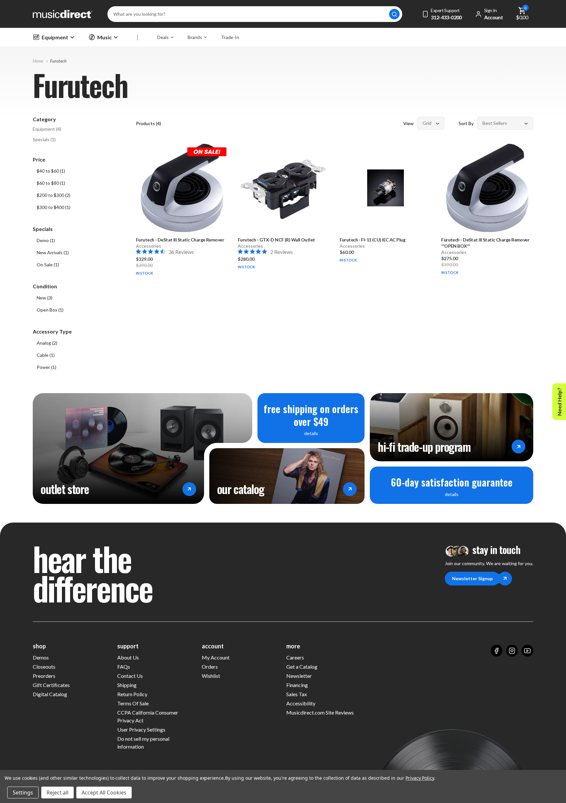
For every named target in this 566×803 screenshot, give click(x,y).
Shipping (127, 685)
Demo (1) (46, 240)
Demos (41, 657)
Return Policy (132, 694)
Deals (163, 37)
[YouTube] (527, 651)
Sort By (466, 123)
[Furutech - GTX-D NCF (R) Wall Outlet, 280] (284, 188)
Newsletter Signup (472, 578)
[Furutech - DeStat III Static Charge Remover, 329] (182, 188)
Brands (195, 37)
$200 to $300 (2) (53, 195)
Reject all (57, 792)
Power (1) (46, 367)
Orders (210, 666)
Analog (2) (47, 343)
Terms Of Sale (133, 703)
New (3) (44, 297)
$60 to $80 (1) (51, 183)
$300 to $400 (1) (53, 207)
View (408, 123)
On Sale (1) (48, 264)
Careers (295, 657)
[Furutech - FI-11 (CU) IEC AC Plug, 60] (386, 188)
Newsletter (299, 676)
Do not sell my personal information (143, 743)
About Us (128, 657)
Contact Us (130, 676)
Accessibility (300, 703)
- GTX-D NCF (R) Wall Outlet (276, 239)
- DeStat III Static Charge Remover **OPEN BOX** (485, 243)
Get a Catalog (301, 666)
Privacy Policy (420, 778)
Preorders (44, 676)
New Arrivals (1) (53, 252)
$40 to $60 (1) (51, 171)
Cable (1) (46, 355)
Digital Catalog (50, 694)
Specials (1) (44, 139)
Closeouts (44, 666)
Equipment (55, 37)
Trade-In (230, 37)
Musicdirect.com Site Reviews (320, 712)
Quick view (182, 213)
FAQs (123, 666)
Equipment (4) (47, 129)
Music (104, 37)
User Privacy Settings (141, 729)
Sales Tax (296, 694)
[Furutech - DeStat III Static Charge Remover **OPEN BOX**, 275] (487, 188)
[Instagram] (512, 651)
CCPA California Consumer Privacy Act (147, 716)
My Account (216, 657)
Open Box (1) (50, 310)
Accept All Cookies (104, 792)
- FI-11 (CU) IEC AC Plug (373, 239)
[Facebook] (496, 651)
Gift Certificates (51, 685)
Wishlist (211, 676)
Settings (23, 792)
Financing (297, 685)
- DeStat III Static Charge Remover (180, 239)
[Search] (394, 14)
